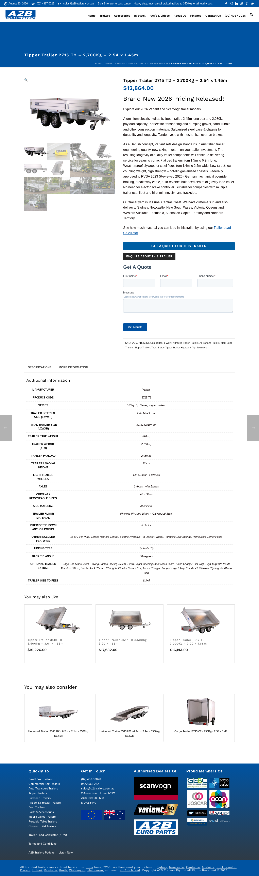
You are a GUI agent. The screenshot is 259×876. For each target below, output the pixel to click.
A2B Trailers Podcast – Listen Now (51, 852)
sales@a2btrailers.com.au (78, 3)
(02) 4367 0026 (45, 3)
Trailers (105, 15)
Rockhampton (227, 867)
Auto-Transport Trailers (43, 788)
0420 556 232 (90, 783)
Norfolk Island (130, 870)
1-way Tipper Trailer (169, 347)
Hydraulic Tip (188, 347)
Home (92, 15)
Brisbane (50, 870)
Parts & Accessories (41, 812)
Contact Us (213, 15)
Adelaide (208, 867)
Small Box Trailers (40, 779)
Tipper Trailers (115, 63)
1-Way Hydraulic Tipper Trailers (149, 63)
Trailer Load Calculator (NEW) (48, 834)
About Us (180, 15)
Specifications (39, 367)
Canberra (193, 867)
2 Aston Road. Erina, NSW (98, 793)
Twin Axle (202, 347)
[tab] (39, 367)
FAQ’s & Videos (160, 15)
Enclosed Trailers (40, 798)
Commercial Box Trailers (44, 783)
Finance (195, 15)
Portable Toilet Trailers (43, 821)
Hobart (37, 870)
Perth (63, 870)
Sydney (162, 867)
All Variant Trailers (210, 343)
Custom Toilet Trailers (42, 826)
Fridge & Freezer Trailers (45, 802)
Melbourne (95, 870)
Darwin (25, 870)
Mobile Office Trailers (42, 816)
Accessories (122, 15)
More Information (73, 367)
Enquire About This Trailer (149, 256)
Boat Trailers (37, 807)
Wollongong (77, 870)
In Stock (139, 15)
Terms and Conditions (42, 843)
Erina (89, 867)
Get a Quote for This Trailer (179, 246)
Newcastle (176, 867)
